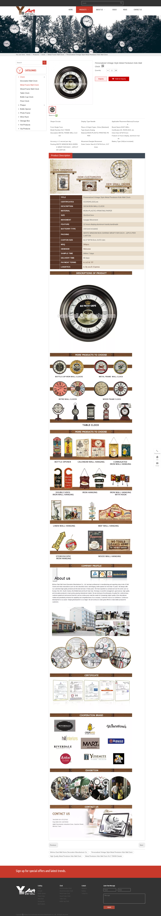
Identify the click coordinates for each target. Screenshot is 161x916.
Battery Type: (116, 141)
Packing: (53, 144)
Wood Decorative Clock (66, 891)
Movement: (85, 141)
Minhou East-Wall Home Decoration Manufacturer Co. (68, 852)
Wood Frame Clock (65, 896)
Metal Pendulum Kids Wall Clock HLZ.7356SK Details (103, 856)
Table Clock (24, 93)
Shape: (52, 121)
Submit (109, 907)
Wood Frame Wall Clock (29, 89)
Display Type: (85, 121)
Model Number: (55, 130)
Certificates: (116, 130)
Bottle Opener (25, 109)
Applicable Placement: (119, 121)
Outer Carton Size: (87, 144)
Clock (22, 77)
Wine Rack (24, 117)
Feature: (115, 136)
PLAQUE (40, 891)
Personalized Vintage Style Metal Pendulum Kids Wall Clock (112, 852)
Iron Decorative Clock (66, 888)
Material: (84, 133)
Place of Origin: (86, 127)
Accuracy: (53, 141)
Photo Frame (25, 113)
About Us (84, 888)
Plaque (23, 105)
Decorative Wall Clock (28, 81)
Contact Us (85, 893)
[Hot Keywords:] (121, 3)
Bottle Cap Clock (26, 97)
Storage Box (25, 121)
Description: (54, 133)
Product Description (60, 155)
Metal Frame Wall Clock (29, 85)
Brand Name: (116, 127)
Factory (84, 891)
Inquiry (101, 79)
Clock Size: (115, 133)
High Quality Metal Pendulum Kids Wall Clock (65, 856)
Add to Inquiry (120, 79)
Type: (83, 130)
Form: (52, 127)
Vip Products (25, 129)
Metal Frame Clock (65, 893)
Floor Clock (24, 101)
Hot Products (25, 125)
